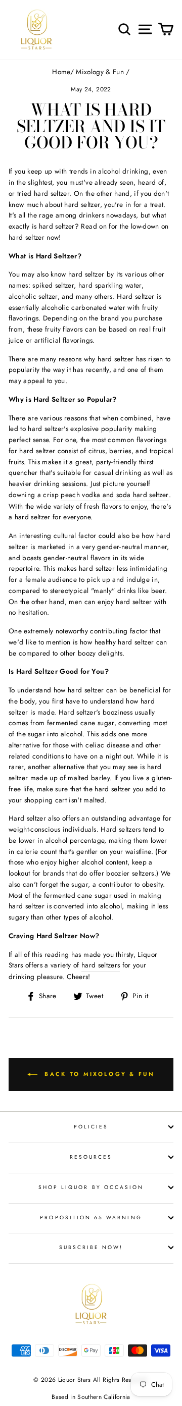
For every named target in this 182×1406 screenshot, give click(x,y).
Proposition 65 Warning (91, 1217)
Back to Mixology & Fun (98, 1073)
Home (61, 72)
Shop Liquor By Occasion (91, 1187)
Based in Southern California (91, 1396)
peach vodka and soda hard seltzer (114, 495)
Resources (91, 1157)
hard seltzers (100, 965)
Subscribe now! (91, 1247)
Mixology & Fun (100, 72)
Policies (91, 1126)
